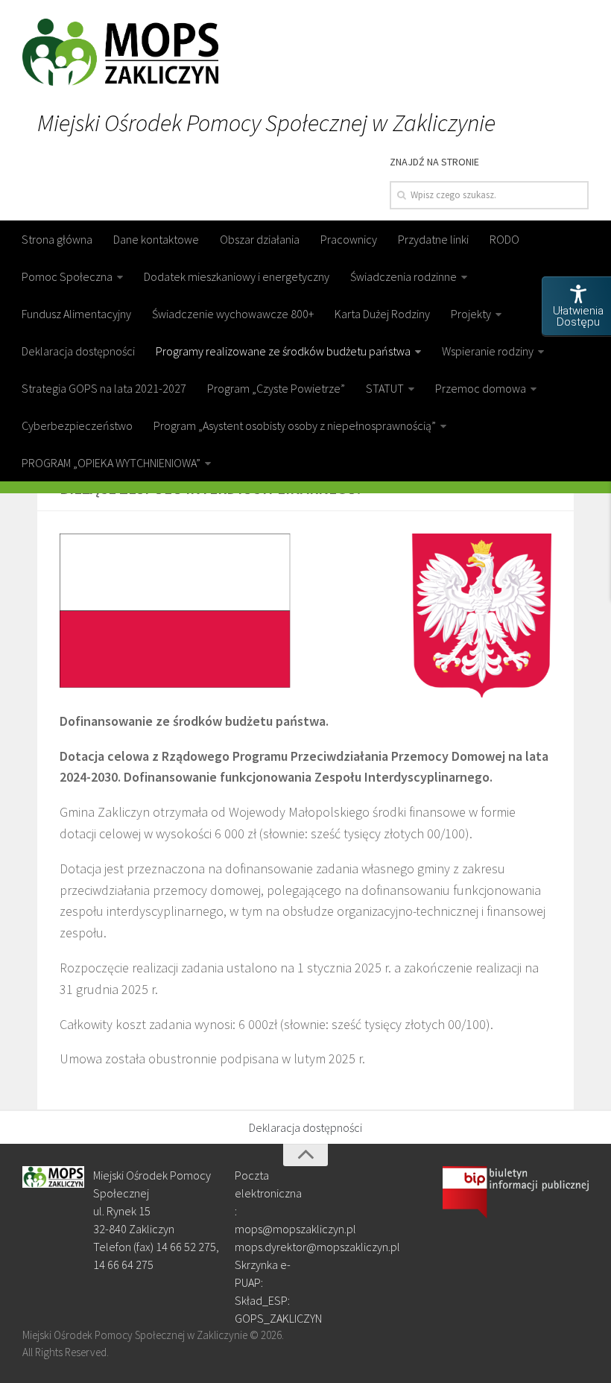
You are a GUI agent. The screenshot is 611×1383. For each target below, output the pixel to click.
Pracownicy (348, 239)
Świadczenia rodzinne (403, 276)
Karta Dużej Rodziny (382, 313)
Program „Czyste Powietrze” (276, 388)
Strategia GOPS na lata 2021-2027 (104, 388)
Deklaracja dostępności (78, 351)
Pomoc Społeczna (67, 276)
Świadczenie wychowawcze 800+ (233, 313)
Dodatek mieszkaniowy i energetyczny (236, 276)
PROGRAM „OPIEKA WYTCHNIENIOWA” (111, 462)
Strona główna (57, 239)
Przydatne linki (433, 239)
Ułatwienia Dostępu (578, 316)
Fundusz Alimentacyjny (76, 313)
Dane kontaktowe (156, 239)
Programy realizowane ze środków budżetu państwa (283, 351)
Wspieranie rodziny (488, 351)
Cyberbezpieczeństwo (77, 425)
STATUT (385, 388)
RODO (504, 239)
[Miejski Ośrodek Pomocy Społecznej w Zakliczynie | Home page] (120, 52)
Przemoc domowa (480, 388)
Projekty (471, 313)
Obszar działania (260, 239)
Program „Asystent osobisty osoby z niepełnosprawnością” (294, 425)
